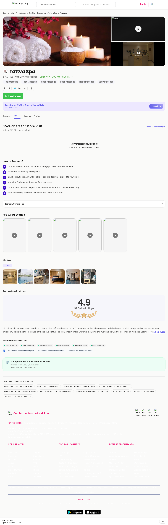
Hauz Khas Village (67, 477)
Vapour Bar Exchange (119, 466)
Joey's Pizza (114, 473)
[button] (138, 29)
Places (106, 487)
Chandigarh (38, 456)
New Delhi (12, 452)
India (12, 13)
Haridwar (37, 477)
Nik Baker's (114, 459)
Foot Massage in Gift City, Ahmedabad (114, 386)
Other (115, 423)
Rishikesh (12, 473)
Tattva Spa (52, 13)
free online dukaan (39, 413)
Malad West (64, 473)
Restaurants (30, 423)
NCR (35, 463)
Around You (37, 487)
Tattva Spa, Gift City (121, 391)
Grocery (62, 423)
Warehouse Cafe (141, 463)
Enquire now (14, 96)
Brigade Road (89, 452)
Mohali (11, 466)
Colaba (86, 470)
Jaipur (11, 463)
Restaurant (41, 13)
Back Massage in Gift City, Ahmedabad (56, 391)
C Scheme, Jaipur (91, 466)
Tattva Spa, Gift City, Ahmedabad (17, 396)
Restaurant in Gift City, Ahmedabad (18, 386)
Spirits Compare (67, 487)
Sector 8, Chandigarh (68, 463)
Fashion (52, 423)
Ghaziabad (13, 459)
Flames (137, 459)
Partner (115, 487)
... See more (159, 331)
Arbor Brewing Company (120, 456)
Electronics (84, 423)
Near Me (53, 487)
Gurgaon (37, 452)
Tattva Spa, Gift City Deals (143, 391)
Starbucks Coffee (117, 470)
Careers (77, 492)
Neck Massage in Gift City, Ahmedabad (20, 391)
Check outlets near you (155, 127)
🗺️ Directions (20, 88)
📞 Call (7, 88)
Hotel (94, 423)
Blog (46, 487)
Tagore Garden (90, 477)
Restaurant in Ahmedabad (48, 386)
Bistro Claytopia (141, 452)
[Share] (31, 88)
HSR (60, 456)
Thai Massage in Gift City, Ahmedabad (79, 386)
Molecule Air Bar (116, 463)
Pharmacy (104, 423)
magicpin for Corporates (138, 487)
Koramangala (65, 452)
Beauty (42, 423)
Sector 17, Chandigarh (93, 463)
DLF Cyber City (65, 459)
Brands (123, 487)
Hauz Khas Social (141, 477)
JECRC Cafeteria (141, 466)
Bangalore (13, 456)
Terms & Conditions (84, 204)
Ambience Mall (90, 459)
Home (5, 13)
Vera (153, 487)
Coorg (36, 473)
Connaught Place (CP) (93, 473)
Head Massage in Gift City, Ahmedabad (93, 391)
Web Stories (88, 492)
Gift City (32, 13)
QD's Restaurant (116, 477)
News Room (15, 487)
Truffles (112, 452)
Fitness (72, 423)
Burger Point (139, 456)
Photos (7, 265)
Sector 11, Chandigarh (68, 466)
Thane (36, 470)
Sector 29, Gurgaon (92, 456)
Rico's (136, 473)
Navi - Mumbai (15, 470)
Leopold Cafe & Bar (142, 470)
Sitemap (98, 487)
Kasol (10, 477)
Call (162, 521)
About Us (26, 487)
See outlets (156, 106)
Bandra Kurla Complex (69, 470)
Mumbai (37, 466)
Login (143, 4)
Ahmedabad (21, 13)
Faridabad (37, 459)
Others (129, 503)
